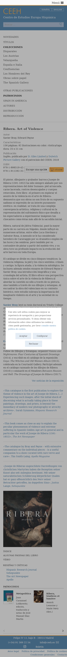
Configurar (42, 336)
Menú (56, 2)
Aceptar (23, 336)
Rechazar (33, 344)
